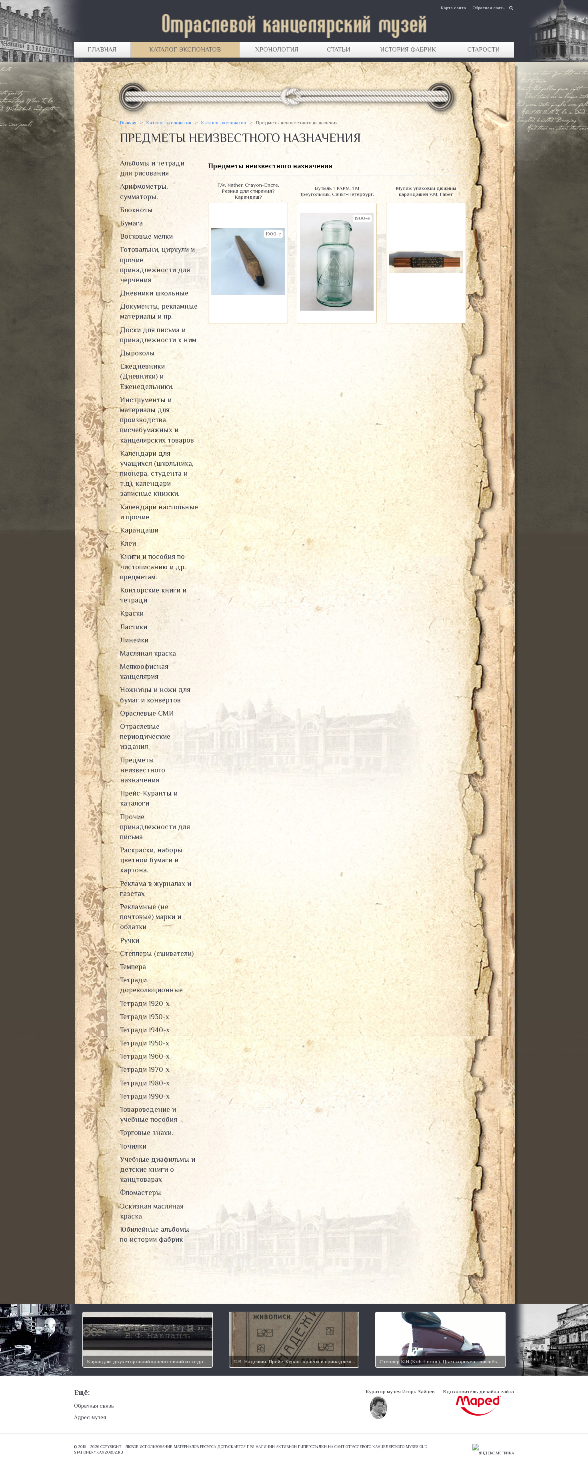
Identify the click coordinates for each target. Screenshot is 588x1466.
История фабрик (408, 49)
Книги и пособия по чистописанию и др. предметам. (153, 566)
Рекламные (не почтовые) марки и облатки (150, 917)
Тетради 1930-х (144, 1017)
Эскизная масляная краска (152, 1211)
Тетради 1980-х (145, 1083)
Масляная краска (148, 653)
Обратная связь (488, 7)
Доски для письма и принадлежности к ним (158, 335)
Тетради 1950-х (144, 1043)
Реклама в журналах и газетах (155, 889)
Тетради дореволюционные (151, 985)
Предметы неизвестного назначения (142, 770)
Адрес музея (90, 1417)
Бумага (131, 223)
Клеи (128, 543)
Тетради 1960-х (145, 1056)
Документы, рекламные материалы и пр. (159, 311)
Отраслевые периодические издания (145, 736)
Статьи (338, 49)
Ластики (133, 627)
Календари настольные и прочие (159, 512)
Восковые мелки (146, 236)
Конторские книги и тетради (153, 595)
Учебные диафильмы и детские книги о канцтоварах (157, 1169)
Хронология (276, 49)
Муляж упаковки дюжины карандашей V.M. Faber (426, 191)
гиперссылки (312, 1446)
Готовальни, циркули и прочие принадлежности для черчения (157, 264)
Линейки (134, 640)
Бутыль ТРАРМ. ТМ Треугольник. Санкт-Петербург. (337, 191)
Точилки (133, 1146)
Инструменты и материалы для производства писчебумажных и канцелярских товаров (157, 420)
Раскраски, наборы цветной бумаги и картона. (151, 860)
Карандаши (139, 530)
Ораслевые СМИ (147, 713)
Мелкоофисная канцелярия (144, 671)
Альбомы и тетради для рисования (152, 168)
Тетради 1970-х (145, 1069)
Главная (102, 49)
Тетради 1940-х (145, 1030)
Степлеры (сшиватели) (157, 953)
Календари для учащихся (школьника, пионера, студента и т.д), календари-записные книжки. (157, 473)
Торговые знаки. (146, 1133)
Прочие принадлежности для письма (155, 827)
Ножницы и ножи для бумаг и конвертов (155, 695)
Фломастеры (140, 1193)
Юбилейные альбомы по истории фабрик (154, 1234)
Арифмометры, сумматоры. (144, 191)
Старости (483, 49)
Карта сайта (453, 7)
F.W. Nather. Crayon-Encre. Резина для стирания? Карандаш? (248, 191)
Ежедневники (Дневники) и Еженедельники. (147, 376)
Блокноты (136, 210)
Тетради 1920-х (145, 1003)
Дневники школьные (154, 293)
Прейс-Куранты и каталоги (149, 798)
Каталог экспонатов (185, 49)
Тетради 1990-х (145, 1096)
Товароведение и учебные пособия (148, 1114)
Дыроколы (137, 353)
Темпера (133, 967)
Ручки (129, 940)
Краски (132, 613)
